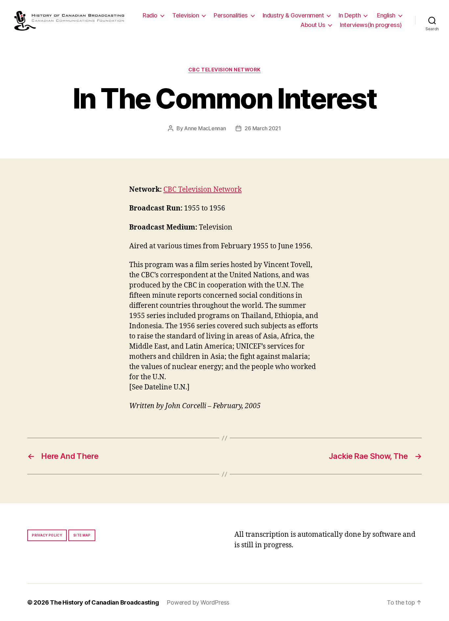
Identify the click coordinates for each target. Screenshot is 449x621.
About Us (312, 24)
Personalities (231, 15)
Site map (82, 535)
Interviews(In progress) (371, 24)
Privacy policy (47, 535)
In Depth (350, 15)
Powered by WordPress (198, 602)
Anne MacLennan (205, 128)
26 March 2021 (263, 128)
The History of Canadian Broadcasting (104, 602)
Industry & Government (293, 15)
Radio (150, 15)
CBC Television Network (224, 70)
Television (185, 15)
